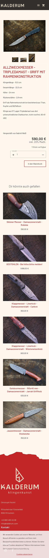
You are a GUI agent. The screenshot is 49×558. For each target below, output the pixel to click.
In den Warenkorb (35, 164)
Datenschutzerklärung (21, 549)
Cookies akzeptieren (24, 554)
